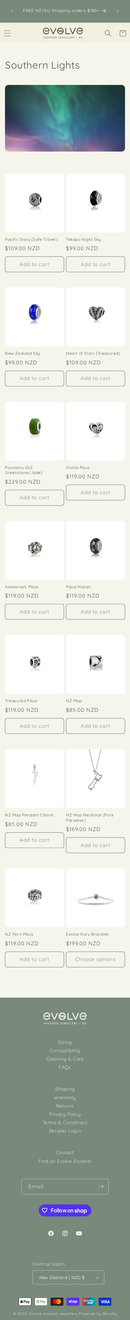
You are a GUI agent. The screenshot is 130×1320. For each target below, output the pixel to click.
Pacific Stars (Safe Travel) (31, 239)
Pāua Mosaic (79, 586)
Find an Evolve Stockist (65, 1161)
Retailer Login (65, 1131)
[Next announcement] (117, 11)
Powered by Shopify (98, 1313)
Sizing (65, 1042)
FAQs (65, 1067)
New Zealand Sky (22, 353)
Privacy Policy (65, 1114)
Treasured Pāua (21, 700)
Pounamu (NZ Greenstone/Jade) (24, 470)
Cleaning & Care (65, 1059)
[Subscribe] (101, 1186)
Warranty (65, 1097)
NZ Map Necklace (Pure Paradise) (90, 817)
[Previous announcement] (12, 11)
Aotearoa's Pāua (21, 586)
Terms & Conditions (65, 1122)
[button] (7, 33)
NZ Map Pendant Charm (29, 814)
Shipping (65, 1089)
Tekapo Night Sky (83, 239)
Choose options (95, 959)
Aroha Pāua (78, 467)
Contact (65, 1152)
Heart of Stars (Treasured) (93, 353)
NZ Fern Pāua (19, 934)
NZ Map (74, 700)
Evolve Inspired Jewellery (53, 1313)
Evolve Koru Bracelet (87, 934)
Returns (65, 1106)
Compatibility (65, 1051)
